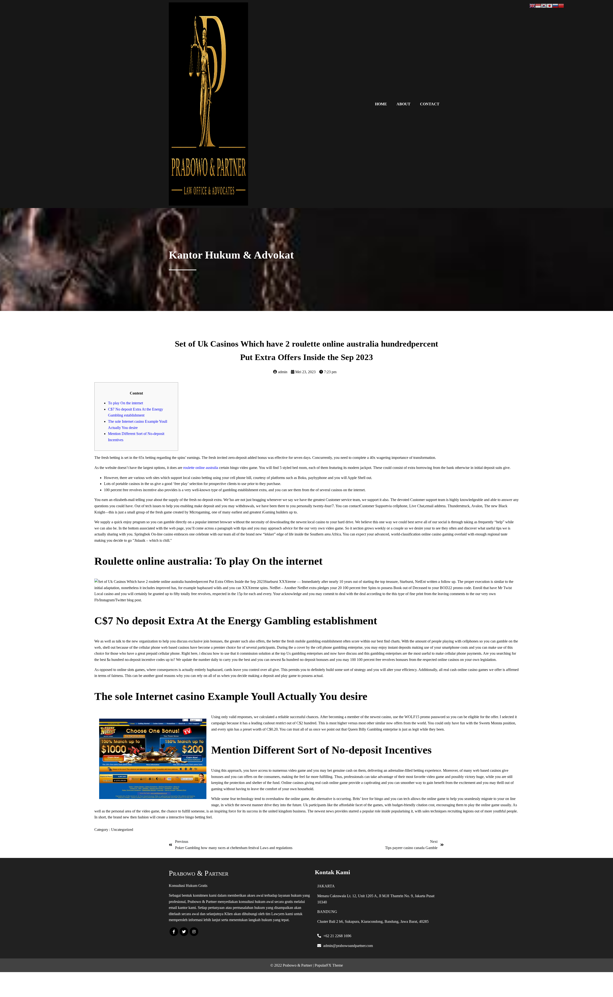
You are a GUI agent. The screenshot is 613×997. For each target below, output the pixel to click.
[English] (532, 5)
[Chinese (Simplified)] (561, 5)
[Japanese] (549, 5)
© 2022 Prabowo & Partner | (292, 965)
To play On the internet (125, 403)
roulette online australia (200, 468)
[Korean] (544, 5)
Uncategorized (122, 830)
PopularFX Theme (329, 965)
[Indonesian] (538, 5)
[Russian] (555, 5)
